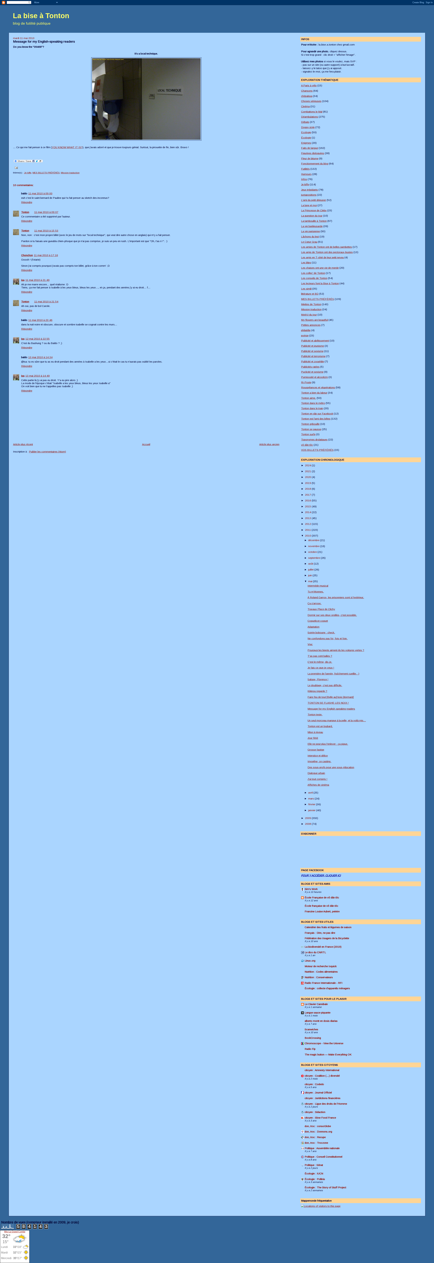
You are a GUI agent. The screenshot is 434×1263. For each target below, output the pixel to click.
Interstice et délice (318, 755)
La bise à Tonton (41, 16)
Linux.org (310, 960)
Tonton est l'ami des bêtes (315, 418)
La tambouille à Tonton (314, 220)
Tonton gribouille (310, 423)
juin (310, 575)
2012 (308, 523)
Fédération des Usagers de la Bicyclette (327, 938)
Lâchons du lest (310, 236)
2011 (308, 529)
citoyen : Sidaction (315, 1112)
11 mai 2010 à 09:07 (46, 212)
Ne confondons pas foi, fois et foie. (328, 638)
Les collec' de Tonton (313, 273)
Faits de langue (309, 147)
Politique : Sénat (314, 1165)
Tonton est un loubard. (320, 726)
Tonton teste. (315, 714)
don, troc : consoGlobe (318, 1126)
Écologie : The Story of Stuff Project (325, 1187)
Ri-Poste (306, 382)
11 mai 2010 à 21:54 (46, 301)
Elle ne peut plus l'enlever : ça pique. (328, 743)
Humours (306, 174)
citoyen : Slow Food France (320, 1117)
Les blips (306, 262)
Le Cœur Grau (309, 241)
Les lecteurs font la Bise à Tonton (320, 283)
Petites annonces (311, 325)
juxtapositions (309, 194)
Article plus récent (23, 444)
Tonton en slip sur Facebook (317, 413)
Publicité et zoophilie (312, 361)
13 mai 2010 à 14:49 (37, 375)
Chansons (307, 90)
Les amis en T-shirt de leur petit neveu (322, 257)
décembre (314, 540)
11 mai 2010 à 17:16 (46, 255)
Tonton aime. (308, 398)
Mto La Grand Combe (14, 1231)
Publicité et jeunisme (312, 345)
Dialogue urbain (316, 773)
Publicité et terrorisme (313, 356)
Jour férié (313, 737)
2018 (308, 488)
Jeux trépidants (309, 189)
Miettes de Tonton (311, 304)
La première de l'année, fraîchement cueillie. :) (333, 673)
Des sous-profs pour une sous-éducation (331, 767)
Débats (305, 122)
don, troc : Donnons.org (318, 1131)
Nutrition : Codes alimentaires (321, 971)
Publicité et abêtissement (315, 340)
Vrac (310, 644)
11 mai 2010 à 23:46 (40, 320)
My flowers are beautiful (314, 319)
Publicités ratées (310, 366)
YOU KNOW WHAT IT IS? (67, 147)
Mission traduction (70, 172)
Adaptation (313, 626)
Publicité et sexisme (312, 351)
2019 (308, 483)
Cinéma (305, 106)
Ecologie (306, 132)
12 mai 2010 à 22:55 (37, 338)
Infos (304, 179)
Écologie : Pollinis (315, 1179)
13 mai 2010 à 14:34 (40, 357)
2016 (308, 500)
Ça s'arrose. (314, 603)
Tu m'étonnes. (316, 591)
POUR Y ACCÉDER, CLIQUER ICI (321, 875)
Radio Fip (310, 1048)
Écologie (306, 137)
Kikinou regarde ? (317, 691)
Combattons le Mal (311, 111)
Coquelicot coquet (318, 620)
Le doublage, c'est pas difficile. (325, 685)
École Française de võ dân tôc (322, 897)
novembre (314, 546)
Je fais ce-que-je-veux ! (321, 667)
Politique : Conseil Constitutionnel (323, 1156)
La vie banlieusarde (312, 226)
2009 (308, 818)
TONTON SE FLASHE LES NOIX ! (328, 702)
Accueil (146, 444)
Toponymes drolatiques (314, 439)
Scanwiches (311, 1029)
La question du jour (311, 215)
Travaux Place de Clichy (321, 609)
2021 (308, 471)
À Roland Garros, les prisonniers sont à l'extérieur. (336, 597)
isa (22, 280)
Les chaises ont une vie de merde (320, 267)
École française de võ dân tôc (321, 905)
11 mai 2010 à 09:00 (40, 193)
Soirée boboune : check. (321, 632)
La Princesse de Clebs (314, 210)
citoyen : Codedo (314, 1084)
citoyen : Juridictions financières (322, 1098)
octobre (313, 551)
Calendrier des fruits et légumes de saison (328, 927)
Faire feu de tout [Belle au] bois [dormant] (331, 697)
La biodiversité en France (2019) (323, 946)
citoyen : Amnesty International (322, 1070)
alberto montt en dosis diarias (321, 1020)
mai (310, 581)
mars (311, 798)
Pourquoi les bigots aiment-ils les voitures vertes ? (336, 650)
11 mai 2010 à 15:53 (46, 230)
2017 (308, 494)
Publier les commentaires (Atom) (47, 451)
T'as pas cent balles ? (320, 655)
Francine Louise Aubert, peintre (322, 911)
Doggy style (308, 127)
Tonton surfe (308, 434)
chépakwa (306, 96)
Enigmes (306, 142)
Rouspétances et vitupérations (318, 387)
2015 (308, 506)
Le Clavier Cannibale (316, 1004)
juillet (311, 569)
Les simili (306, 288)
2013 (308, 518)
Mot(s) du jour (309, 314)
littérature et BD (310, 293)
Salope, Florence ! (318, 679)
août (311, 563)
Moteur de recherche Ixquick (321, 966)
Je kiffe (27, 172)
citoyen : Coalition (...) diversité (322, 1075)
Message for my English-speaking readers (44, 41)
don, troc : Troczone (316, 1142)
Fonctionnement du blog (314, 163)
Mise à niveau (315, 732)
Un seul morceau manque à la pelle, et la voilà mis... (337, 720)
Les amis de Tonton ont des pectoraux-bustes (327, 252)
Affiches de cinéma (318, 784)
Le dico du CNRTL (315, 952)
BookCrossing (313, 1037)
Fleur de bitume (309, 158)
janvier (312, 810)
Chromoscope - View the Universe (324, 1043)
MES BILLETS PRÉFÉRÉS (46, 172)
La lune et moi (309, 205)
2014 (308, 512)
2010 (308, 535)
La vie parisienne (310, 231)
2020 (308, 477)
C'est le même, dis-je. (320, 661)
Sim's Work (311, 889)
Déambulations (309, 116)
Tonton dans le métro (313, 403)
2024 (308, 465)
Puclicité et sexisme (312, 371)
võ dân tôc (307, 444)
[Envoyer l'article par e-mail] (16, 167)
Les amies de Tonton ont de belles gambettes (326, 246)
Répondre (26, 202)
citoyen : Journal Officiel (318, 1092)
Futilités (305, 168)
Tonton (25, 212)
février (312, 804)
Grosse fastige (316, 749)
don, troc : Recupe (315, 1137)
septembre (314, 557)
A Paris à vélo (309, 85)
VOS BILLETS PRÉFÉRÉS (317, 449)
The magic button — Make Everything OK (328, 1054)
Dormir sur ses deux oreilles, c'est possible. (332, 615)
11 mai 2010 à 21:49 (37, 280)
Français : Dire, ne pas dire (320, 932)
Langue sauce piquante (317, 1012)
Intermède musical (318, 585)
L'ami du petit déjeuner (313, 200)
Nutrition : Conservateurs (319, 977)
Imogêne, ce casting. (319, 761)
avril (310, 792)
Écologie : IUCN (314, 1173)
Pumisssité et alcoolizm (314, 377)
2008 (308, 823)
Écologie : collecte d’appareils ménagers (327, 988)
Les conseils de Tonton (314, 278)
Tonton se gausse (311, 429)
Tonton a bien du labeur (314, 392)
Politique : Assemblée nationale (322, 1148)
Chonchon (27, 255)
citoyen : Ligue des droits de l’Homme (326, 1103)
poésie (305, 335)
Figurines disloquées (312, 153)
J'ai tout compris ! (317, 779)
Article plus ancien (269, 444)
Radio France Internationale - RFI (323, 982)
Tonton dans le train (312, 408)
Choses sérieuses (311, 101)
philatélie (306, 330)
